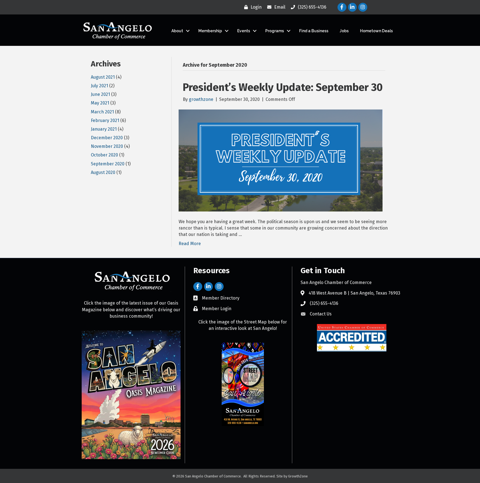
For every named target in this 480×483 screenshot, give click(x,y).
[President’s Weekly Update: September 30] (280, 160)
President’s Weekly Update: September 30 (283, 87)
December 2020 (107, 137)
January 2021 (104, 129)
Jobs (344, 31)
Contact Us (321, 314)
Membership (210, 31)
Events (243, 31)
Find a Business (313, 31)
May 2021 (100, 103)
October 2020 (104, 155)
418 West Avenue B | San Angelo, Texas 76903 (354, 293)
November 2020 (107, 146)
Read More (190, 243)
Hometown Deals (376, 31)
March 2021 (102, 111)
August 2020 (103, 172)
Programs (274, 31)
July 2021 (99, 85)
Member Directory (220, 298)
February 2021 (105, 120)
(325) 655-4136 (324, 303)
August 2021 (103, 77)
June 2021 (100, 94)
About (177, 31)
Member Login (216, 308)
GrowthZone (298, 476)
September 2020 (107, 163)
